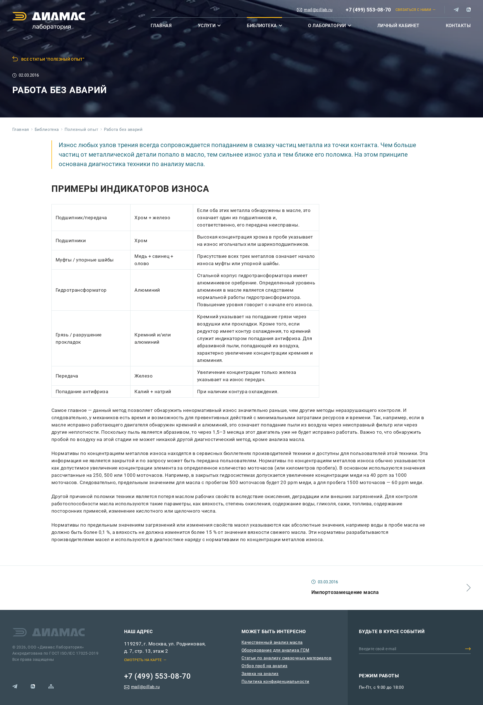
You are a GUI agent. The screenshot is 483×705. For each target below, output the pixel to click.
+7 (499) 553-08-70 (368, 10)
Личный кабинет (398, 25)
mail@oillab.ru (318, 9)
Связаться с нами (413, 10)
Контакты (458, 25)
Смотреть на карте (143, 660)
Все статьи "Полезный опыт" (52, 59)
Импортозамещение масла (345, 592)
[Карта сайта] (51, 686)
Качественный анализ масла (272, 642)
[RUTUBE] (469, 10)
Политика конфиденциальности (275, 681)
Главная (161, 25)
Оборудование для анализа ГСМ (275, 650)
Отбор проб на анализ (265, 665)
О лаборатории (327, 25)
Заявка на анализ (260, 673)
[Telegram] (456, 10)
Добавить (468, 649)
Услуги (207, 25)
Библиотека (262, 25)
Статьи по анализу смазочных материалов (287, 658)
